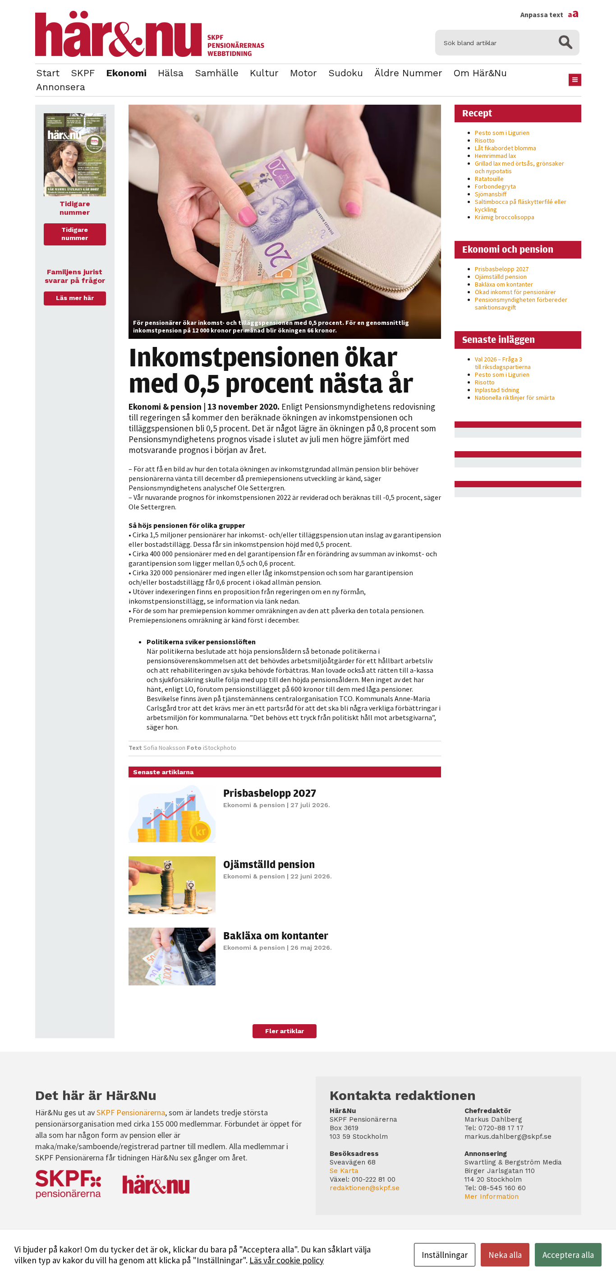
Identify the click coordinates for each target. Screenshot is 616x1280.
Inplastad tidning (497, 390)
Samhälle (217, 73)
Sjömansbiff (490, 194)
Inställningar (445, 1254)
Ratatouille (489, 179)
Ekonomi (126, 73)
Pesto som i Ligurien (502, 133)
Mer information (491, 1196)
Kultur (264, 73)
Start (48, 73)
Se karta (344, 1171)
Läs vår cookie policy (286, 1260)
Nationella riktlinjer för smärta (515, 397)
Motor (303, 73)
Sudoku (345, 73)
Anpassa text (549, 14)
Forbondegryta (495, 186)
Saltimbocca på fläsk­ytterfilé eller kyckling (520, 205)
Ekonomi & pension (165, 406)
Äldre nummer (408, 73)
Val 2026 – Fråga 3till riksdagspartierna (503, 363)
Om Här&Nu (480, 73)
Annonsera (60, 86)
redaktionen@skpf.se (365, 1188)
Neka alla (505, 1254)
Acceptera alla (568, 1254)
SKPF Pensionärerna (131, 1112)
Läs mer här (75, 297)
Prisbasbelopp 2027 (269, 792)
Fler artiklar (284, 1031)
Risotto (485, 140)
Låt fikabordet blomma (505, 148)
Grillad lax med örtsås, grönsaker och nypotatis (519, 167)
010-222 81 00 (373, 1179)
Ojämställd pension (269, 864)
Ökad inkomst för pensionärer (515, 292)
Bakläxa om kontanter (275, 935)
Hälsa (171, 73)
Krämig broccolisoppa (504, 217)
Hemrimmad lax (495, 156)
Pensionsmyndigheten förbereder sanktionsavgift (521, 303)
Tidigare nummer (74, 233)
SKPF (83, 73)
